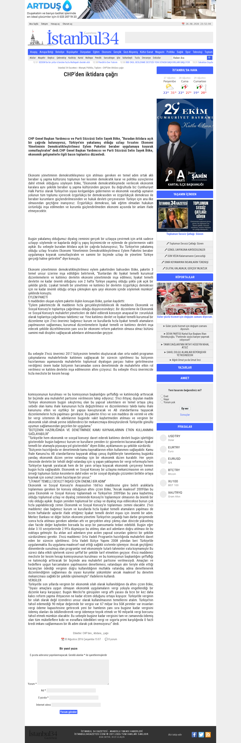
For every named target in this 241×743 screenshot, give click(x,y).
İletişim (44, 24)
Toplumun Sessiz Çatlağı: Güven (184, 233)
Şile (118, 58)
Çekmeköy (61, 58)
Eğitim (96, 51)
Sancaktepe (109, 58)
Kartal (80, 58)
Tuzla (137, 58)
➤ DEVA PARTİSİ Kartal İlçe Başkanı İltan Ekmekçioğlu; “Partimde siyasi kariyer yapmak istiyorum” (185, 336)
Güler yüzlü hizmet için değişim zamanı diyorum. (185, 316)
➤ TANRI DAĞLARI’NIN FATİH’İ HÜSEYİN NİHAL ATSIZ (185, 346)
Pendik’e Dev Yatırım (95, 62)
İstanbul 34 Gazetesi (67, 67)
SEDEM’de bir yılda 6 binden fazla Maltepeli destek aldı (51, 62)
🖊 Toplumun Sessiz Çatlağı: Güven (185, 243)
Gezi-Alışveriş (131, 51)
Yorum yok (169, 402)
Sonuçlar (185, 414)
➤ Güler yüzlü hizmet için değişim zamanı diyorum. (185, 328)
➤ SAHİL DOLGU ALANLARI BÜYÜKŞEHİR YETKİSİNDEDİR (185, 354)
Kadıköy (72, 58)
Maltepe (89, 58)
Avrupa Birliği (46, 51)
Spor (188, 51)
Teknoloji (197, 51)
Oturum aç (67, 24)
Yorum (32, 683)
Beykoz (51, 58)
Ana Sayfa (33, 24)
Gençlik (117, 51)
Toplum (209, 51)
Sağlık (180, 51)
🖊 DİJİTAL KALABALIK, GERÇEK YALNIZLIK (185, 268)
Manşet (82, 67)
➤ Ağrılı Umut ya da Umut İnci (185, 359)
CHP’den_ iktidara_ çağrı (95, 633)
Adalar (33, 58)
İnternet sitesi (43, 704)
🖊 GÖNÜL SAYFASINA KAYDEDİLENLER (185, 249)
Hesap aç (55, 24)
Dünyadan (85, 51)
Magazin (159, 51)
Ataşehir (41, 58)
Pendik (98, 58)
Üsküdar (157, 58)
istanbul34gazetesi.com (90, 734)
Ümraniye (146, 58)
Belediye (60, 51)
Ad (43, 690)
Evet (166, 396)
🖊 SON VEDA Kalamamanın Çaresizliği (185, 255)
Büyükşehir (72, 51)
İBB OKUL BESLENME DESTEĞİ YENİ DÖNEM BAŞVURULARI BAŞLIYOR (145, 62)
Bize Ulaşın (118, 737)
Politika (171, 51)
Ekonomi (106, 51)
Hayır (166, 399)
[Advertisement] (90, 108)
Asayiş (33, 51)
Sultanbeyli (127, 58)
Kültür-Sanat (146, 51)
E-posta (43, 697)
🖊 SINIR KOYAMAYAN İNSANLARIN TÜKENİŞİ (185, 262)
